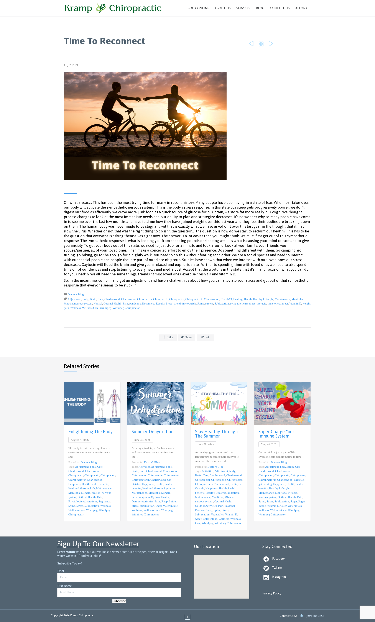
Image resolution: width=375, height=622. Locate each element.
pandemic (135, 303)
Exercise (299, 479)
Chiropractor (176, 299)
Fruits (233, 484)
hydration (170, 488)
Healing (238, 299)
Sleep (169, 303)
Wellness (75, 307)
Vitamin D (295, 303)
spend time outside (185, 303)
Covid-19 (226, 299)
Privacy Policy (271, 593)
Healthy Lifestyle (263, 299)
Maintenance (282, 299)
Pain (125, 303)
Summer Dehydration (152, 431)
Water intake (170, 505)
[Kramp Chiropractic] (113, 8)
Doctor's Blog (76, 294)
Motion (96, 492)
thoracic (261, 303)
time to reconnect (278, 303)
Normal (98, 303)
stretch (209, 303)
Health (248, 299)
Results (160, 303)
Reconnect (148, 303)
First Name (64, 586)
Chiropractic (160, 299)
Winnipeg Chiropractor (126, 307)
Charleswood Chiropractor (136, 299)
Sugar (293, 501)
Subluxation (221, 303)
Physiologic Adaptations (82, 501)
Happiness (74, 484)
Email (61, 571)
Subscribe (119, 601)
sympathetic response (242, 303)
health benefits (99, 484)
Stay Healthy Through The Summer (216, 433)
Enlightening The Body (90, 431)
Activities (144, 466)
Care (100, 299)
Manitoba (297, 299)
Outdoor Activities (142, 501)
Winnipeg (105, 307)
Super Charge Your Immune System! (276, 433)
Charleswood (112, 299)
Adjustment (74, 299)
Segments (104, 501)
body (86, 299)
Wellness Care (90, 307)
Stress (79, 505)
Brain (93, 299)
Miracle (68, 303)
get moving (265, 484)
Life (92, 488)
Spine (200, 303)
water (159, 505)
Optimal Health (113, 303)
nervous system (83, 303)
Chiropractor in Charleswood (202, 299)
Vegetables (217, 514)
